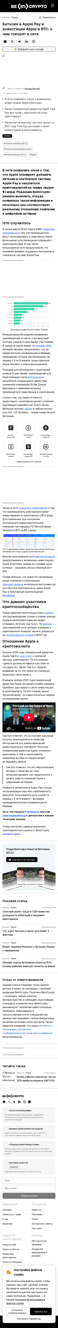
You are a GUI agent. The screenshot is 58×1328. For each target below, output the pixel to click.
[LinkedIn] (26, 41)
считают (48, 612)
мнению (47, 624)
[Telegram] (19, 41)
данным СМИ (43, 345)
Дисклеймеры (42, 1033)
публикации (35, 377)
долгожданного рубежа (20, 635)
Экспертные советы (42, 1223)
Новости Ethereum (12, 1261)
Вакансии (7, 1223)
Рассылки (37, 1228)
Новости (36, 1209)
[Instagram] (33, 41)
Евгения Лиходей (32, 88)
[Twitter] (12, 41)
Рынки (15, 17)
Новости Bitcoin (10, 1249)
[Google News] (29, 1101)
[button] (29, 1115)
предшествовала (12, 584)
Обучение (37, 1214)
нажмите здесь (11, 834)
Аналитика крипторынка (9, 1255)
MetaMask (8, 595)
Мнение (6, 17)
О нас (5, 1219)
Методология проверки (39, 1242)
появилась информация (33, 508)
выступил (26, 656)
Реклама (6, 1209)
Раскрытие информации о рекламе (39, 1252)
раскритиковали (45, 556)
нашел (28, 408)
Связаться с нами (11, 1214)
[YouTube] (5, 41)
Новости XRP (9, 1244)
